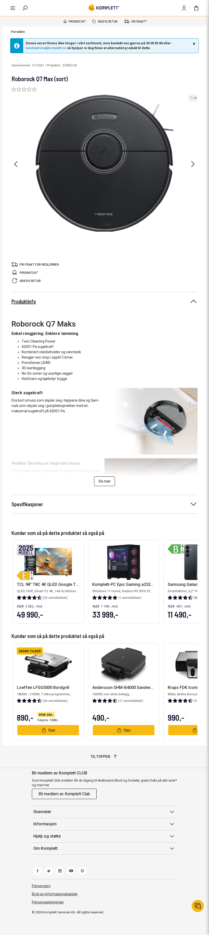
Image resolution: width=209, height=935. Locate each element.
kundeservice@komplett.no (46, 48)
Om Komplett (45, 848)
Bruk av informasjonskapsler (55, 894)
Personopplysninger (48, 902)
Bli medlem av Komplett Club (64, 793)
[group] (104, 163)
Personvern (41, 886)
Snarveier (42, 811)
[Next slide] (193, 164)
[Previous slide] (15, 164)
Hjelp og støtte (47, 836)
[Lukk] (193, 43)
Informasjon (45, 823)
